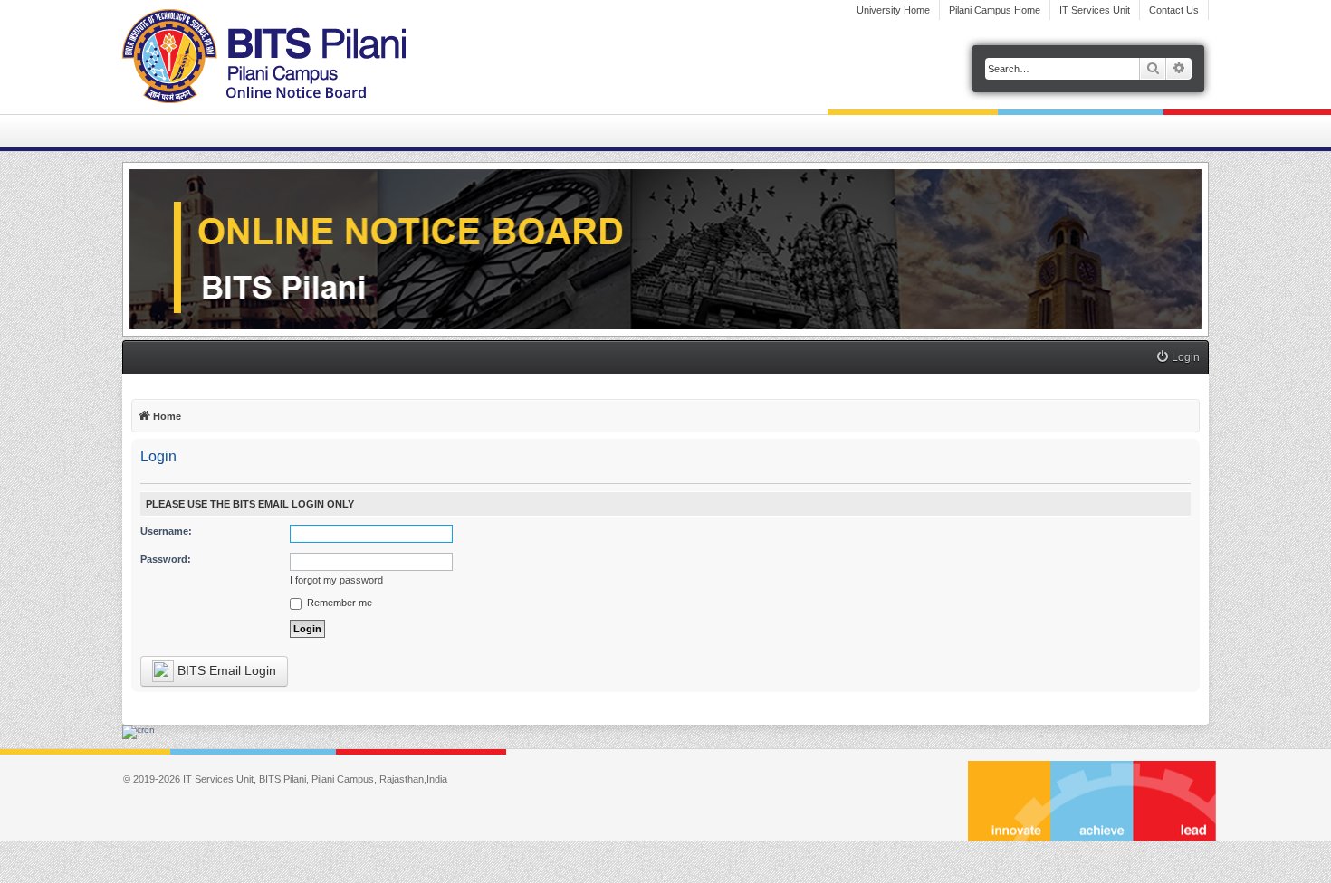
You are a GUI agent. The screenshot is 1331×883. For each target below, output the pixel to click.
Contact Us (1174, 10)
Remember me (338, 602)
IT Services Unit (1094, 10)
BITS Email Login (225, 670)
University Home (893, 10)
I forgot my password (336, 579)
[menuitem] (1177, 358)
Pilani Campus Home (994, 10)
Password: (165, 559)
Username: (166, 531)
